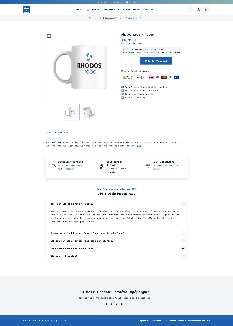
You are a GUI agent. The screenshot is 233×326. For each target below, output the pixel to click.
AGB (165, 320)
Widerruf (182, 320)
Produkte (108, 9)
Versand (172, 320)
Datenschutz (155, 320)
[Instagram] (111, 303)
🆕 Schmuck (93, 9)
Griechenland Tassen (112, 18)
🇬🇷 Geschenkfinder (128, 9)
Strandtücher (106, 2)
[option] (80, 67)
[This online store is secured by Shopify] (128, 77)
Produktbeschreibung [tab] (57, 132)
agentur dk (60, 320)
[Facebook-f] (106, 303)
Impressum (143, 320)
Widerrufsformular (196, 320)
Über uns (149, 9)
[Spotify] (122, 303)
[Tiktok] (117, 303)
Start (79, 9)
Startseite (93, 18)
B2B (208, 320)
